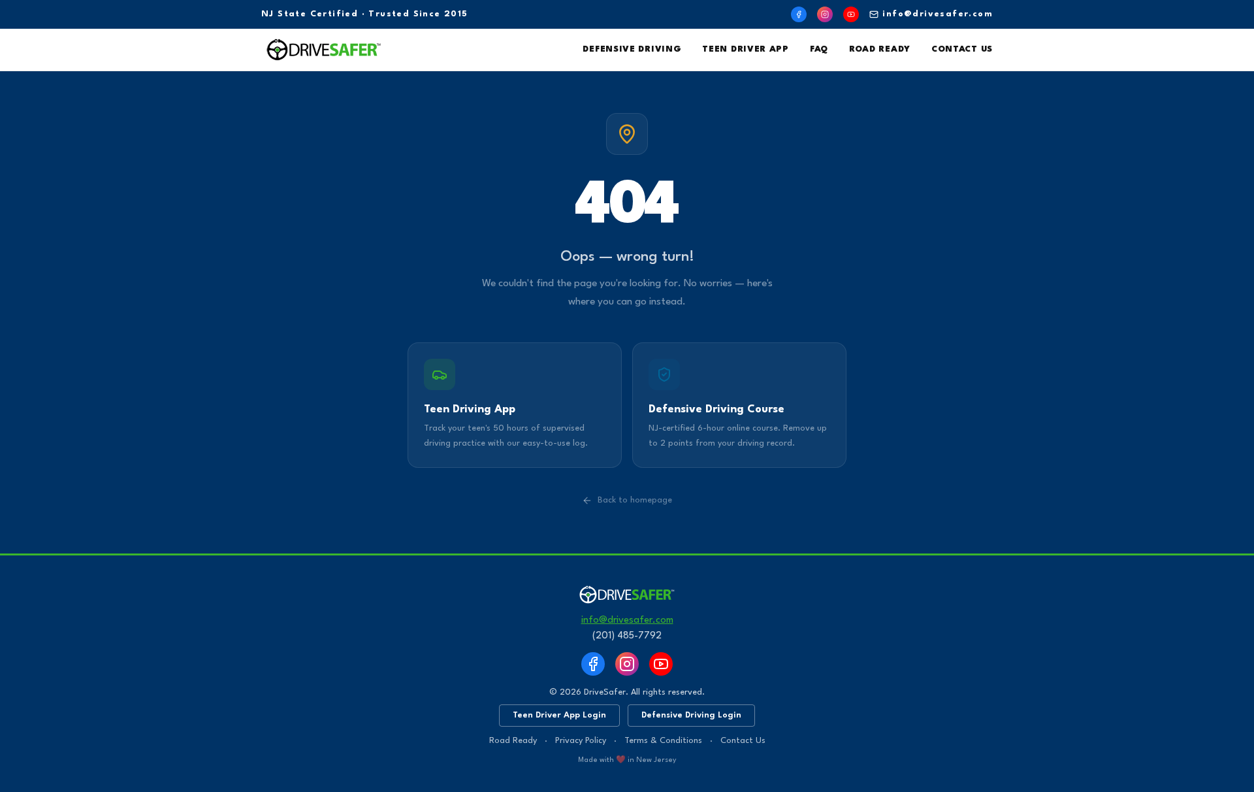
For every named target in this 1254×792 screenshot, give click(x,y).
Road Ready (879, 49)
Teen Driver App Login (559, 715)
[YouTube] (851, 14)
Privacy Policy (580, 740)
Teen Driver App (745, 49)
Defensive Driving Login (691, 715)
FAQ (819, 49)
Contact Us (962, 49)
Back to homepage (635, 500)
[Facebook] (799, 14)
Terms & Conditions (663, 740)
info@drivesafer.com (937, 14)
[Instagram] (825, 14)
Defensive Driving (632, 49)
